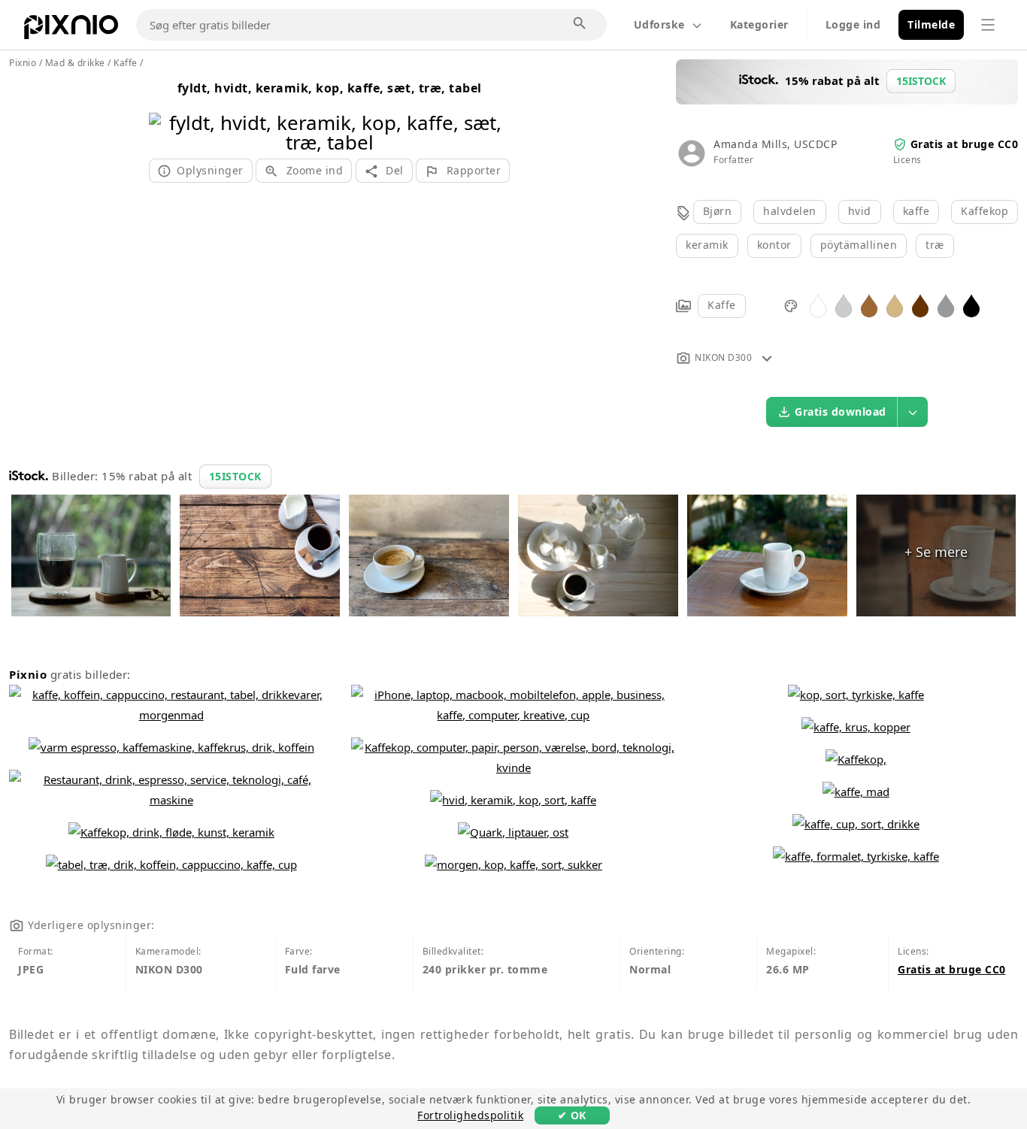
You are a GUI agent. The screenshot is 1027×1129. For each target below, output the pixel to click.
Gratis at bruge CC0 (964, 144)
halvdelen (789, 211)
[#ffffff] (818, 304)
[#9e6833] (869, 304)
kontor (774, 245)
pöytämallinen (859, 245)
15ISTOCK (235, 476)
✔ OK (572, 1115)
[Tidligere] (166, 113)
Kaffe (721, 305)
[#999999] (946, 304)
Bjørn (717, 211)
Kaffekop (984, 211)
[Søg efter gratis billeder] (580, 24)
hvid (859, 211)
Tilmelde (931, 24)
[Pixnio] (71, 30)
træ (935, 245)
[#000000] (971, 304)
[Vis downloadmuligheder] (913, 412)
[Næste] (493, 113)
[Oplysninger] (767, 357)
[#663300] (920, 304)
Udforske (659, 24)
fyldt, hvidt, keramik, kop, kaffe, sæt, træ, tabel (329, 88)
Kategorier (759, 24)
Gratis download (840, 411)
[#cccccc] (843, 304)
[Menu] (988, 25)
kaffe (916, 211)
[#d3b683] (894, 304)
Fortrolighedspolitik (470, 1115)
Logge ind (853, 24)
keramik (707, 245)
